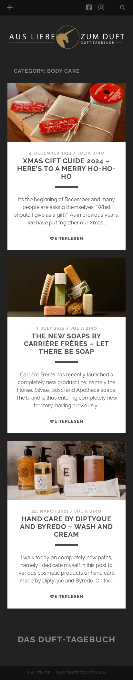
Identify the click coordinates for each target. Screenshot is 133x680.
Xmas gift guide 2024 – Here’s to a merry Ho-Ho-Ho (66, 168)
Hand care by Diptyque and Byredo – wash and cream (66, 526)
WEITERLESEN (66, 238)
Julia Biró (90, 153)
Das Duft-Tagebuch (67, 639)
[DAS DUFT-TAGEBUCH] (66, 47)
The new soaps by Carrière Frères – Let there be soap (66, 343)
